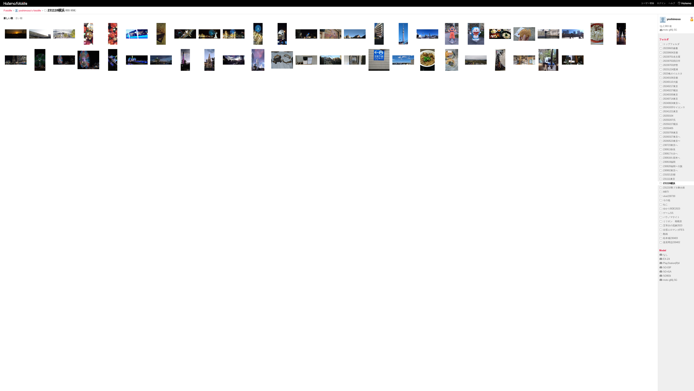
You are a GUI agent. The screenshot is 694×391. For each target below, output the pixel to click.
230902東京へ (670, 170)
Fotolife (8, 10)
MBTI (666, 191)
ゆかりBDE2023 (671, 208)
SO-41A (667, 271)
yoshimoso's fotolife (30, 10)
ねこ (665, 204)
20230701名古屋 (671, 56)
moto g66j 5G (670, 29)
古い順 (18, 18)
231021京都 (669, 174)
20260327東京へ (671, 136)
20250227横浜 (670, 124)
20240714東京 (670, 98)
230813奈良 (669, 149)
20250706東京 (670, 132)
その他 (666, 200)
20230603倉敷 (670, 48)
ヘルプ (672, 3)
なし (665, 254)
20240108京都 (670, 77)
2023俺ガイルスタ (672, 73)
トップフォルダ (671, 44)
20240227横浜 (670, 90)
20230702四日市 (671, 61)
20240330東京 (670, 94)
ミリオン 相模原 (672, 221)
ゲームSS (668, 213)
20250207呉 (669, 120)
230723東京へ (670, 145)
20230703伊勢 (670, 65)
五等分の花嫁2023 (672, 225)
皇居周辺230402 (671, 242)
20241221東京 (670, 111)
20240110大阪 (670, 82)
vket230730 (669, 196)
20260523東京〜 (671, 141)
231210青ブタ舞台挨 (674, 187)
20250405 (668, 128)
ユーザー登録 (647, 3)
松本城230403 (670, 238)
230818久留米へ (671, 157)
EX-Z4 (666, 259)
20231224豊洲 (670, 69)
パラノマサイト (671, 217)
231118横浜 (669, 183)
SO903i (667, 275)
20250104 (668, 115)
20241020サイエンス (674, 107)
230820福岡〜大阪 (672, 166)
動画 (665, 234)
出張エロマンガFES (673, 229)
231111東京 (669, 179)
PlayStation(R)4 (671, 263)
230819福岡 (669, 162)
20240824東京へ (671, 103)
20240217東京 (670, 86)
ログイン (661, 3)
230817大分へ (670, 153)
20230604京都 (670, 52)
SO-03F (667, 267)
